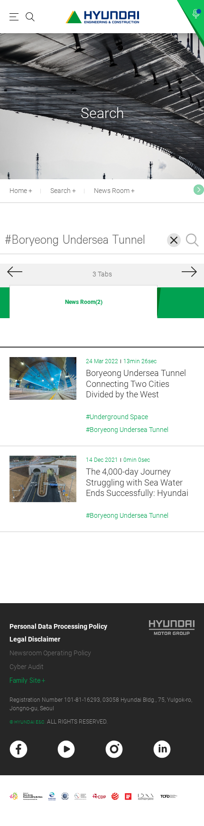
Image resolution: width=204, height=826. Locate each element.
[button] (199, 189)
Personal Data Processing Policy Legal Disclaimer (58, 633)
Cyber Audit (26, 666)
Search (60, 190)
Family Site (25, 681)
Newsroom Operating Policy (50, 653)
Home (18, 190)
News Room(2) (83, 302)
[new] (18, 749)
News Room (112, 190)
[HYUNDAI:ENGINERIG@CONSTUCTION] (102, 16)
